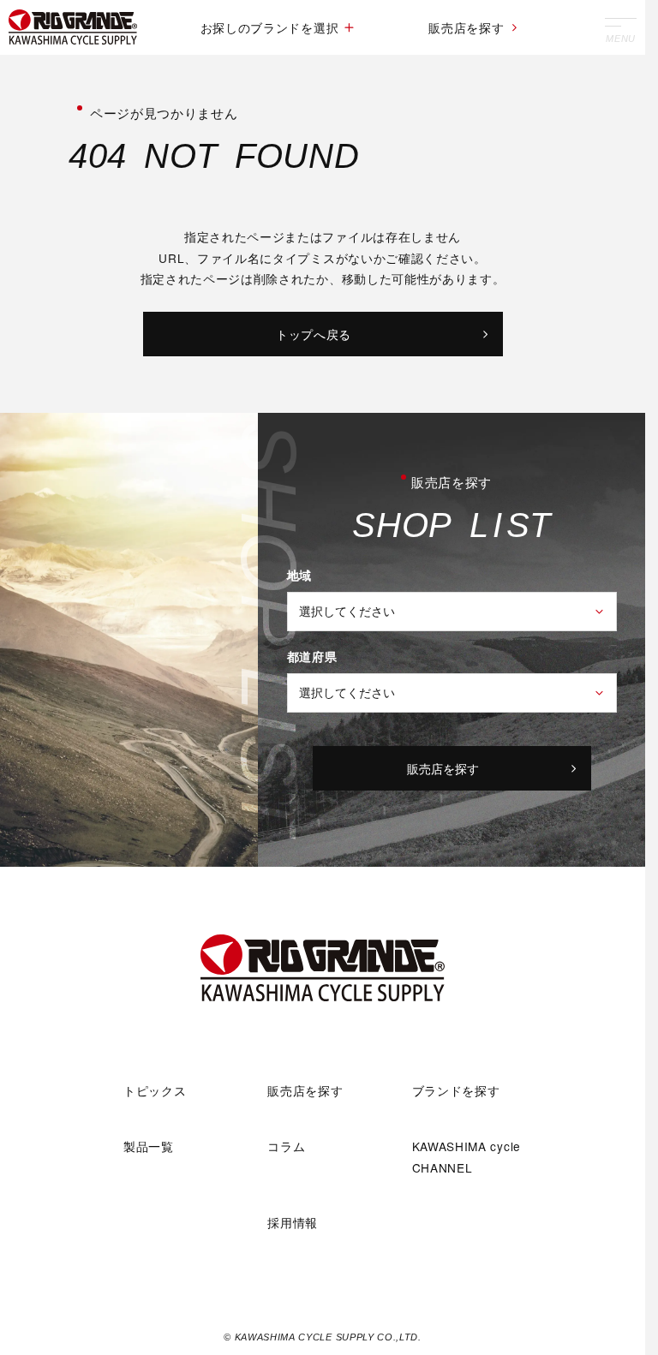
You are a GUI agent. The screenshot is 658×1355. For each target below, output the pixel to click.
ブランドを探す (456, 1090)
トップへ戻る (313, 334)
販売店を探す (466, 27)
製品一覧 (148, 1146)
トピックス (154, 1090)
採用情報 (292, 1222)
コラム (286, 1146)
